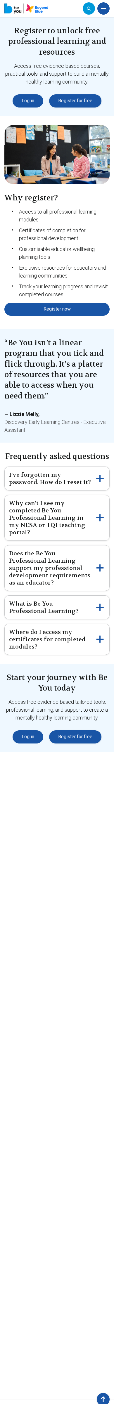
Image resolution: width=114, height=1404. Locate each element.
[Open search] (89, 8)
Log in (28, 100)
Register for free (75, 100)
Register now (57, 309)
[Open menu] (103, 8)
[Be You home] (26, 8)
